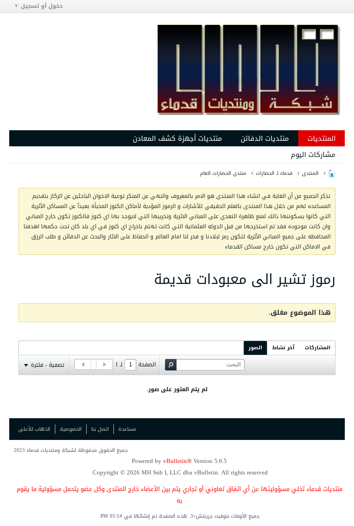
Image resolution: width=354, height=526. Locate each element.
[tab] (318, 348)
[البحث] (171, 364)
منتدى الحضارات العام (223, 173)
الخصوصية (71, 429)
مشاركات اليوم (313, 154)
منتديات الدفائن (265, 138)
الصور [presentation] (255, 348)
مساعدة (127, 429)
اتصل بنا (100, 429)
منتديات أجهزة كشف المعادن (177, 138)
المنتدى (310, 173)
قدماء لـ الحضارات (274, 173)
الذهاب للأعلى (34, 429)
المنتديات (321, 138)
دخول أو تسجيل (42, 6)
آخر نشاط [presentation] (283, 348)
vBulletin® (177, 461)
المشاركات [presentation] (317, 348)
